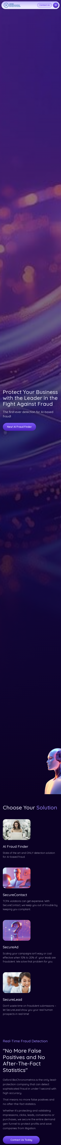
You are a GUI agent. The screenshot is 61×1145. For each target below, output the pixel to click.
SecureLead (12, 999)
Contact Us (44, 5)
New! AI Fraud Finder (19, 426)
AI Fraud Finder (15, 846)
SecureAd (10, 947)
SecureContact (15, 895)
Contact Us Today (21, 1139)
